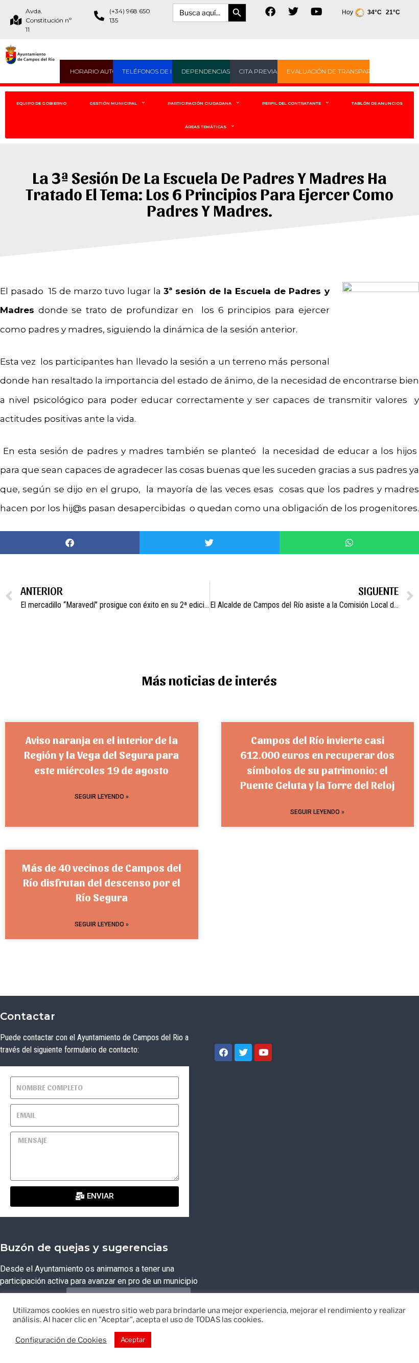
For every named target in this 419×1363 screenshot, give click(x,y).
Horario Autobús (100, 71)
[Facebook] (270, 12)
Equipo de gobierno (41, 103)
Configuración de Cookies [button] (61, 1340)
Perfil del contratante (291, 103)
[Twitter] (293, 12)
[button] (69, 542)
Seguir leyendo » (102, 796)
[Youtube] (316, 12)
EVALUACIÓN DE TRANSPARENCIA (338, 71)
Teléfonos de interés (159, 71)
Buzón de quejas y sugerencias (84, 1247)
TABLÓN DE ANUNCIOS (377, 103)
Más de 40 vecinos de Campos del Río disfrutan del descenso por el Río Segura (101, 882)
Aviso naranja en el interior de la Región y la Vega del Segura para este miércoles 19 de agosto (101, 754)
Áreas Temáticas (205, 126)
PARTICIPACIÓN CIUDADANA (199, 103)
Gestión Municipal (113, 103)
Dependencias (205, 71)
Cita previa (258, 71)
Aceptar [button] (133, 1339)
